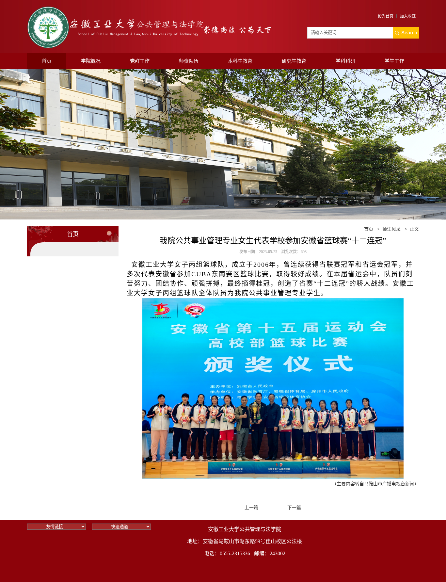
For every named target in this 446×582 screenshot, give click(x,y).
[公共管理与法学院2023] (149, 9)
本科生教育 (240, 61)
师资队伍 (189, 61)
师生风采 (391, 229)
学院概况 (91, 61)
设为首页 (385, 16)
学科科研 (345, 61)
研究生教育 (294, 61)
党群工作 (140, 61)
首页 (47, 61)
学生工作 (394, 61)
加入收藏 (408, 16)
